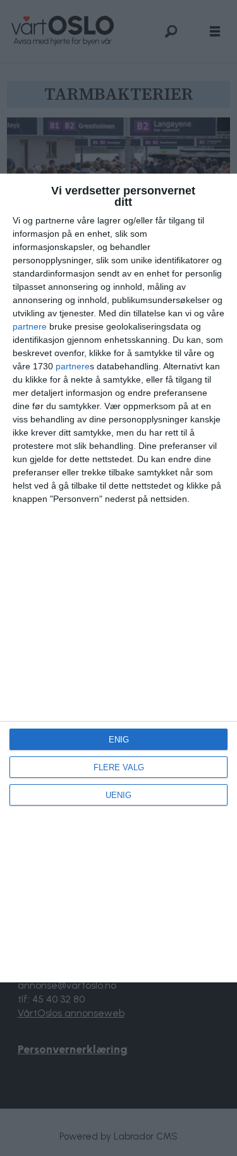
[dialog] (118, 578)
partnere (30, 326)
